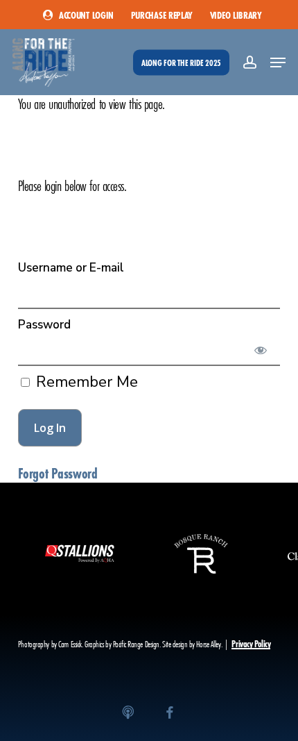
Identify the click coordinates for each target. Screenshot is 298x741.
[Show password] (260, 350)
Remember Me (85, 382)
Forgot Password (57, 474)
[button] (278, 62)
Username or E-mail (71, 268)
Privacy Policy (250, 644)
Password (44, 325)
